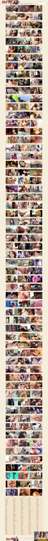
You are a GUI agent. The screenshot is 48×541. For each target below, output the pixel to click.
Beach (6, 514)
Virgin (37, 528)
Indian (21, 519)
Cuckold (14, 510)
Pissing (30, 519)
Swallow (37, 516)
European (14, 525)
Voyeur (37, 529)
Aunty (6, 508)
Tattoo (37, 518)
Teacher (37, 519)
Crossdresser (15, 509)
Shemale (37, 499)
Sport (37, 510)
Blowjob (6, 523)
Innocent (22, 520)
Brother (6, 529)
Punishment (30, 524)
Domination (14, 520)
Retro (29, 527)
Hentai (22, 516)
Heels (21, 515)
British (6, 528)
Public (29, 523)
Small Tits (37, 505)
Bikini (6, 520)
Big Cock (6, 518)
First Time (14, 532)
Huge (21, 518)
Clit (13, 503)
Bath (5, 511)
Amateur (6, 501)
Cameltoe (6, 533)
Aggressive (6, 500)
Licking (22, 530)
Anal (5, 503)
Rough (29, 530)
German (22, 505)
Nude (29, 505)
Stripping (37, 514)
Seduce (30, 534)
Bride (6, 527)
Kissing (22, 525)
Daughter (14, 514)
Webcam (37, 530)
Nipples (30, 504)
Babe (6, 509)
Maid (21, 532)
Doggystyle (14, 518)
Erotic (14, 524)
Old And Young (31, 510)
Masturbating (22, 534)
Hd (21, 514)
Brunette (6, 530)
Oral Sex (30, 511)
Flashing (14, 534)
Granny (22, 509)
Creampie (14, 508)
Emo (13, 523)
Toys (37, 524)
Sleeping (37, 504)
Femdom (14, 529)
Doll (13, 519)
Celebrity (14, 499)
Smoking (37, 506)
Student (37, 515)
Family (14, 528)
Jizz (21, 524)
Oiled (29, 508)
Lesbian (22, 529)
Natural (30, 503)
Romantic (30, 529)
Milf (29, 499)
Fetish (14, 530)
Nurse (29, 506)
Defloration (14, 516)
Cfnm (13, 500)
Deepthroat (14, 515)
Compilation (14, 506)
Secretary (30, 533)
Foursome (22, 499)
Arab (6, 506)
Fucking (22, 501)
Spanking (37, 508)
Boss (6, 525)
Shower (37, 500)
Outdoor (30, 513)
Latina (21, 528)
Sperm (37, 509)
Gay (21, 504)
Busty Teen (6, 532)
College (14, 505)
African (6, 499)
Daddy (14, 513)
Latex (21, 527)
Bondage (6, 524)
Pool (29, 520)
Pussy (29, 525)
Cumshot (14, 511)
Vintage (37, 527)
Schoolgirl (30, 532)
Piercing (30, 518)
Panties (30, 514)
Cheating (14, 501)
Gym (21, 511)
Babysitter (6, 510)
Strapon (37, 513)
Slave (37, 503)
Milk (29, 500)
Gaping (22, 503)
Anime (6, 505)
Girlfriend (22, 506)
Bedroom (6, 516)
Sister (37, 501)
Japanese (22, 523)
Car (5, 534)
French (22, 500)
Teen (37, 520)
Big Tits (6, 519)
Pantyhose (30, 515)
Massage (22, 533)
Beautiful (6, 515)
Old (29, 509)
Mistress (30, 501)
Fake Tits (14, 527)
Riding (29, 528)
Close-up (14, 504)
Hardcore (22, 513)
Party (29, 516)
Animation (6, 504)
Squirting (37, 511)
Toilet (37, 523)
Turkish (37, 525)
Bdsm (6, 513)
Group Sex (22, 510)
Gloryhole (22, 508)
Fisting (14, 533)
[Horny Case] (11, 2)
